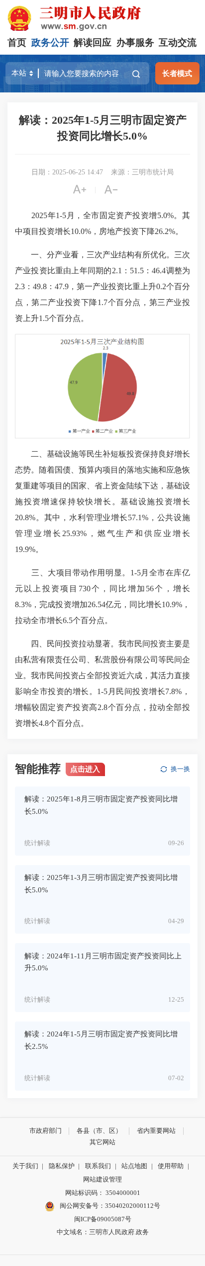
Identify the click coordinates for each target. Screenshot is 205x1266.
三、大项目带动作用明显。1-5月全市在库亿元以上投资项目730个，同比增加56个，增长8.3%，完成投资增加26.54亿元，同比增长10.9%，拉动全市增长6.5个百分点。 (102, 596)
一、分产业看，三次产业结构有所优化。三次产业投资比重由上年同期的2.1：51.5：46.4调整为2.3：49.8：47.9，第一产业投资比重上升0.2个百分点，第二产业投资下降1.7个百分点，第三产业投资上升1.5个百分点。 (102, 286)
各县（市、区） (99, 1130)
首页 (16, 42)
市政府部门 (45, 1130)
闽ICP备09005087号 (102, 1219)
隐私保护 (62, 1166)
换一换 (180, 769)
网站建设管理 (102, 1179)
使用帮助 (171, 1166)
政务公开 (50, 42)
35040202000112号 (132, 1205)
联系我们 (98, 1166)
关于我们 (25, 1166)
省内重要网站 (156, 1130)
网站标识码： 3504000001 (102, 1192)
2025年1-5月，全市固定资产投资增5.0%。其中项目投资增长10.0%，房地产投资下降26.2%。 (102, 223)
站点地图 (134, 1166)
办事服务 (135, 42)
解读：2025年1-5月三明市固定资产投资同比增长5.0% (103, 128)
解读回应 (92, 42)
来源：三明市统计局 (142, 172)
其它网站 (102, 1142)
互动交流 (178, 42)
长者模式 (177, 73)
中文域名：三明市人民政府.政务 (103, 1232)
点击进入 (85, 769)
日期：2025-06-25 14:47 (67, 172)
